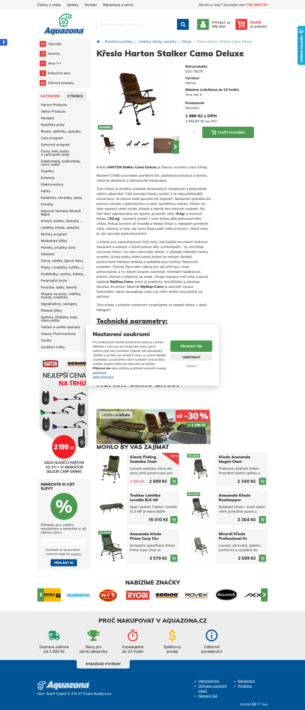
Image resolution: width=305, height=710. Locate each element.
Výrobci (75, 96)
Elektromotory (52, 184)
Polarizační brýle (54, 280)
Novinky (54, 54)
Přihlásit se (63, 562)
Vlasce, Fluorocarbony (58, 334)
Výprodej (54, 44)
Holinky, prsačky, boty (58, 247)
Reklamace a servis (118, 5)
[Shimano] (49, 595)
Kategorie (50, 96)
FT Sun (262, 704)
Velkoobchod (208, 681)
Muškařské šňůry (54, 241)
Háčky (46, 191)
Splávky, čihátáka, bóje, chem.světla (59, 318)
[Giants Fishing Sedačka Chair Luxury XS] (112, 469)
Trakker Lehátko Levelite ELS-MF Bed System (145, 500)
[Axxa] (226, 595)
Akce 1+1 (54, 63)
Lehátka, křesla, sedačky (60, 227)
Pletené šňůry (51, 310)
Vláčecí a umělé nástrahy (60, 327)
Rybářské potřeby (119, 41)
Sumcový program (55, 144)
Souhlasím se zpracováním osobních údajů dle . (64, 552)
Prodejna (245, 686)
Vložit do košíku (231, 132)
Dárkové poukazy (60, 83)
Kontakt (91, 5)
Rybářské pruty (53, 125)
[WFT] (78, 595)
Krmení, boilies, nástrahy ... (62, 221)
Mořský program (54, 234)
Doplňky (47, 171)
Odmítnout (191, 357)
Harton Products (54, 105)
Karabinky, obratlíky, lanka (61, 198)
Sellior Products (53, 111)
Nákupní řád (207, 696)
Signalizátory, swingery (59, 304)
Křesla (187, 41)
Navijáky (47, 118)
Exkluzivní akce (59, 73)
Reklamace (246, 681)
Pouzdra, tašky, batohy (59, 287)
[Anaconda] (197, 595)
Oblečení (48, 254)
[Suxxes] (256, 595)
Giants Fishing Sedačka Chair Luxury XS (143, 461)
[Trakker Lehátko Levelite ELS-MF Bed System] (112, 507)
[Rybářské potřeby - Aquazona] (98, 41)
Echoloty (48, 178)
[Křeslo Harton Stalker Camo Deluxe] (137, 97)
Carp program (52, 138)
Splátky (73, 5)
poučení (76, 554)
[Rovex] (167, 595)
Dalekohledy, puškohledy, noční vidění (61, 163)
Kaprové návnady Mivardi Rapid (61, 212)
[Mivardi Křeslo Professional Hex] (200, 546)
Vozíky (46, 340)
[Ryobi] (108, 595)
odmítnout (99, 372)
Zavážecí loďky (53, 347)
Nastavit (191, 366)
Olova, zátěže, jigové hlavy (62, 261)
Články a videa (49, 5)
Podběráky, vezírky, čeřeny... (63, 274)
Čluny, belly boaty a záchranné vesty (55, 153)
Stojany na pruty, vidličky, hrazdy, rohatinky (61, 295)
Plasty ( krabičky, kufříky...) (62, 267)
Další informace (103, 376)
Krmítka (47, 204)
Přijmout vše (191, 346)
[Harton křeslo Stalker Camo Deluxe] (109, 144)
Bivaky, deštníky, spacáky (61, 131)
